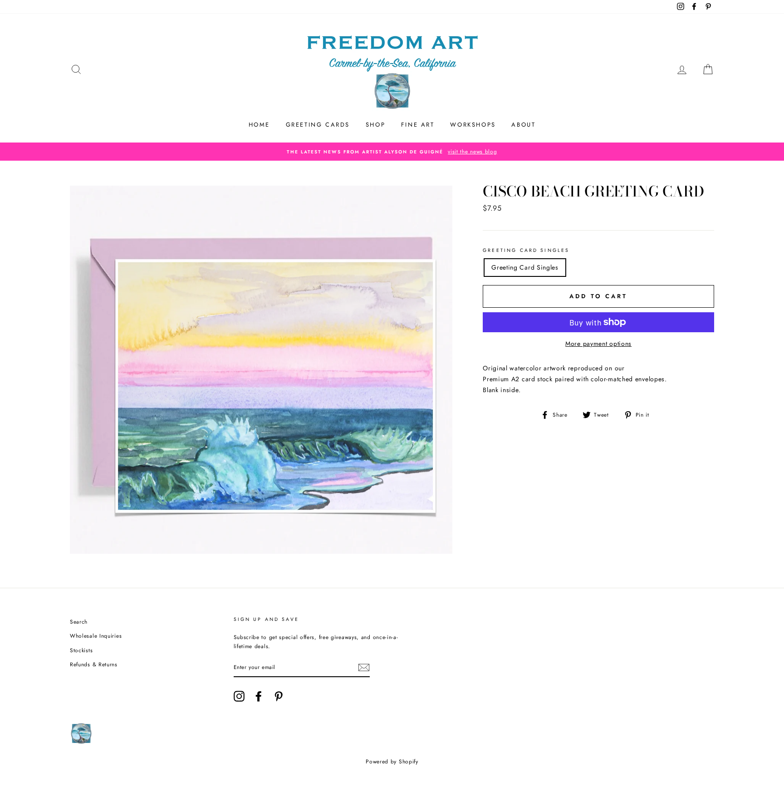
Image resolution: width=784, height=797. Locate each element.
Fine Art (418, 124)
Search (79, 621)
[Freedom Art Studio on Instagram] (239, 696)
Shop (375, 124)
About (523, 124)
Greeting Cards (318, 124)
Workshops (472, 124)
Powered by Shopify (392, 762)
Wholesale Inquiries (96, 636)
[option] (392, 151)
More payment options (598, 343)
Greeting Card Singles (526, 250)
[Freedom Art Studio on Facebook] (258, 696)
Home (259, 124)
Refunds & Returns (94, 664)
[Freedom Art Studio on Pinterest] (278, 696)
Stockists (81, 650)
